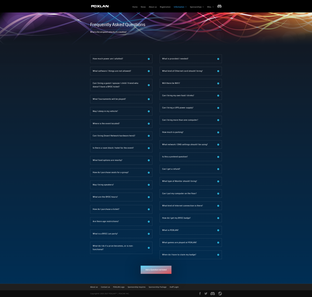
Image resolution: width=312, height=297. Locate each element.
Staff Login (174, 287)
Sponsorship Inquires (137, 287)
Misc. (209, 7)
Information (179, 7)
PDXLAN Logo (119, 287)
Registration (165, 7)
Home (135, 7)
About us (153, 7)
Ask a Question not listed (156, 269)
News (143, 7)
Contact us (105, 287)
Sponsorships (196, 7)
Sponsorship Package (157, 287)
